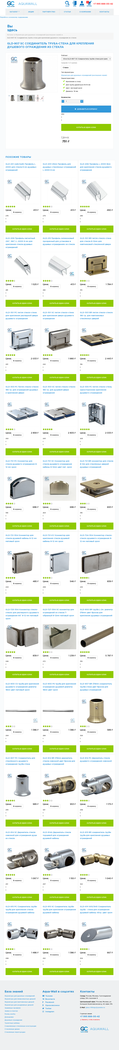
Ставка (65, 67)
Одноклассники (52, 1005)
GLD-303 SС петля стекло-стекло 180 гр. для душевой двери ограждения (59, 390)
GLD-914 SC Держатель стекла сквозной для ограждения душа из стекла (21, 835)
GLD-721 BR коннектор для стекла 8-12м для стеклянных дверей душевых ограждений (96, 464)
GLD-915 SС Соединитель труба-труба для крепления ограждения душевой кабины (59, 910)
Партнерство (49, 12)
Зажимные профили (12, 1008)
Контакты (104, 12)
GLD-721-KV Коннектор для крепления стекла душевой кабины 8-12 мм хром (56, 538)
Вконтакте (50, 999)
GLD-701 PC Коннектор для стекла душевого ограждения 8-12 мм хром (21, 464)
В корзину (17, 212)
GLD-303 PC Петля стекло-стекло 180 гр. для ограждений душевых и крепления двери (22, 390)
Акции (31, 12)
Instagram (49, 1012)
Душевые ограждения (13, 1020)
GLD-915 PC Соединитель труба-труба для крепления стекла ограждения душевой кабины (21, 910)
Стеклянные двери (12, 1029)
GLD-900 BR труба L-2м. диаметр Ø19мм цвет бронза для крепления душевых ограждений (96, 613)
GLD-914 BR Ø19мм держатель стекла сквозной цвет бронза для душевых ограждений (59, 761)
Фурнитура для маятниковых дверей (19, 1002)
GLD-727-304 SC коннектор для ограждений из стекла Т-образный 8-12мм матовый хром (58, 613)
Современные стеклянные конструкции (20, 1026)
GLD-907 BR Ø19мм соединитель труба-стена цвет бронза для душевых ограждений (96, 687)
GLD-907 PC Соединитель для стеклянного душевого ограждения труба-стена (20, 761)
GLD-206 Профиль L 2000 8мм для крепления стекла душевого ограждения (96, 167)
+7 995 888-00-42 (103, 4)
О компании (85, 12)
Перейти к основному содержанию (14, 17)
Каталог (14, 12)
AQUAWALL (27, 4)
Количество (66, 97)
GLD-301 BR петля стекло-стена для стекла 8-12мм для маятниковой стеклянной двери (95, 241)
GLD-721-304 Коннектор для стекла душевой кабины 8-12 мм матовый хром (21, 538)
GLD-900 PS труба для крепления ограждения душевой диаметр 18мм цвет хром (59, 687)
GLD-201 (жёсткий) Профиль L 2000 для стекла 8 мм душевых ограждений (21, 167)
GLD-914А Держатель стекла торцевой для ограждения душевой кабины (57, 835)
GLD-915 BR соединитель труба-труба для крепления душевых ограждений (95, 835)
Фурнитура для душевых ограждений (20, 996)
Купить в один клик (86, 127)
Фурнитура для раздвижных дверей (19, 1005)
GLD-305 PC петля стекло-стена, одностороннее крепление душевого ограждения (96, 390)
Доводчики (9, 1017)
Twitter (48, 1008)
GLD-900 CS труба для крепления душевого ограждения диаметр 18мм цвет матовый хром (22, 687)
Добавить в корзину (87, 109)
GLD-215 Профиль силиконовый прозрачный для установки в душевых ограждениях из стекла (59, 241)
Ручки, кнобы (10, 1014)
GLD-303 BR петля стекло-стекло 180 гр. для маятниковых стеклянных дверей (96, 316)
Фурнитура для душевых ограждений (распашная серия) (84, 75)
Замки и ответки (11, 1011)
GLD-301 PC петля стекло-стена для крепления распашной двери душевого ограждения (22, 316)
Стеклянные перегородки (15, 1032)
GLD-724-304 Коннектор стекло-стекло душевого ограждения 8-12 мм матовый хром (96, 538)
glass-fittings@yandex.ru (95, 1007)
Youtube (49, 996)
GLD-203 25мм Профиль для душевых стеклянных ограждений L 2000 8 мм (59, 167)
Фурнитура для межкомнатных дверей (20, 999)
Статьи (67, 12)
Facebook (49, 1002)
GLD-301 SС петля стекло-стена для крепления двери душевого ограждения (58, 316)
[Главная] (11, 4)
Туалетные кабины (12, 1023)
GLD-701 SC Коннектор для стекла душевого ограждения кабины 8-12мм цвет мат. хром (57, 464)
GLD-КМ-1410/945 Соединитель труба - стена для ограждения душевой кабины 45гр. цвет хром (96, 910)
